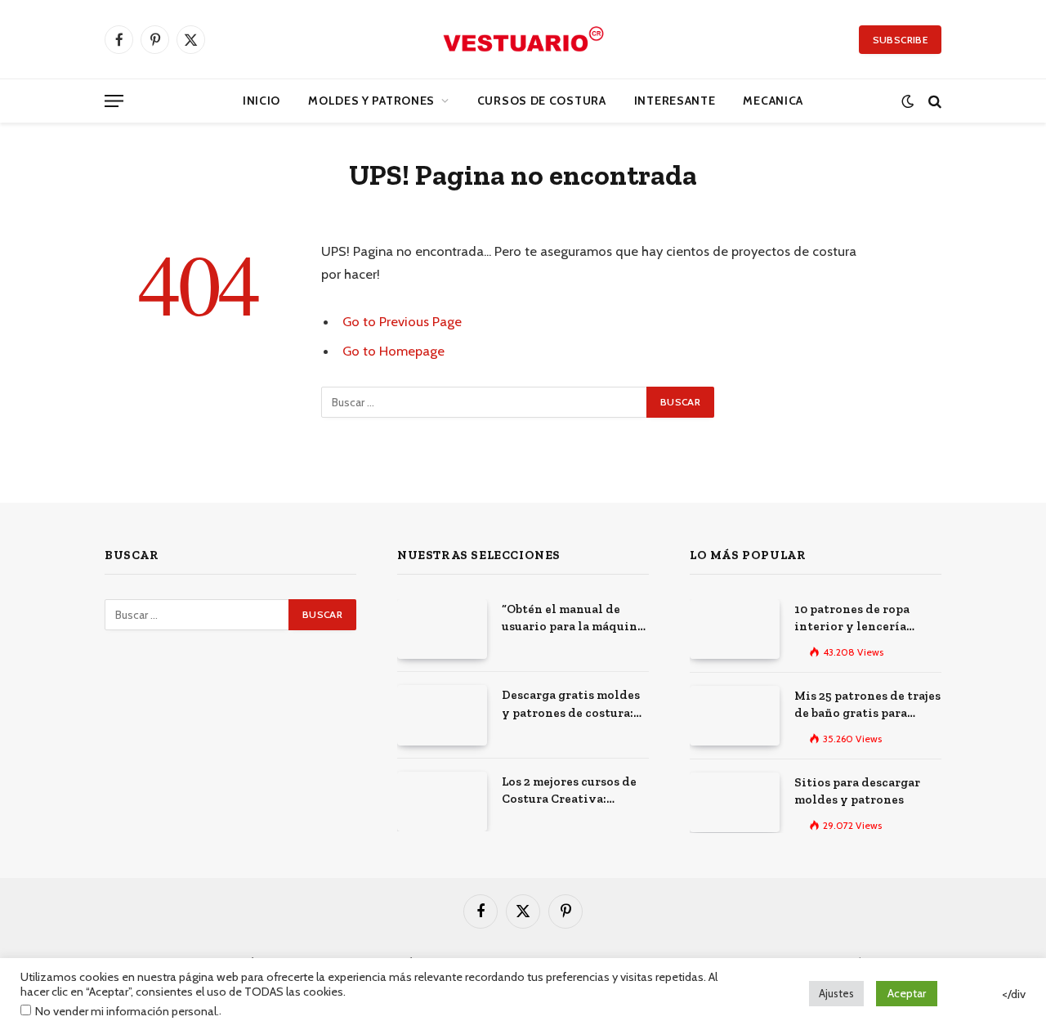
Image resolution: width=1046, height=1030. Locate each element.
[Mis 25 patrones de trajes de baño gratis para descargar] (735, 716)
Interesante (675, 100)
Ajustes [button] (836, 993)
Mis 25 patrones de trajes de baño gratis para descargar (867, 705)
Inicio (261, 100)
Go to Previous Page (402, 321)
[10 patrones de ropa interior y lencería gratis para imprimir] (735, 629)
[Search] (933, 101)
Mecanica (773, 100)
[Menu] (114, 101)
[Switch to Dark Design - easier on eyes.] (907, 101)
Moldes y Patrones (371, 100)
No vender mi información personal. (127, 1011)
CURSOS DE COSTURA (541, 100)
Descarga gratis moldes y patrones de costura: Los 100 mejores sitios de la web (574, 704)
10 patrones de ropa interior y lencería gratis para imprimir (855, 619)
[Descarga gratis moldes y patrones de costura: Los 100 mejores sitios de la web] (442, 715)
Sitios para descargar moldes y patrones (857, 791)
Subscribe (900, 40)
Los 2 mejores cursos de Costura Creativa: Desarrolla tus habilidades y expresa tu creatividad (574, 791)
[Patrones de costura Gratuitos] (523, 39)
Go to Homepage (393, 351)
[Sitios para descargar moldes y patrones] (735, 802)
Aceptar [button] (906, 993)
